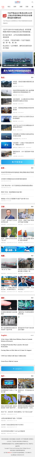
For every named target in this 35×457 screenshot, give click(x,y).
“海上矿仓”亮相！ (6, 269)
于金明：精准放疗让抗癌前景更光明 (9, 221)
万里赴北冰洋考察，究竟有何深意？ (26, 288)
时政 (3, 6)
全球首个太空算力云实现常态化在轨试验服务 (23, 117)
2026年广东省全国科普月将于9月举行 (12, 425)
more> (32, 335)
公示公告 (9, 441)
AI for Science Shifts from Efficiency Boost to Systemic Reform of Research (16, 340)
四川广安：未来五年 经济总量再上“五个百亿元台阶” (17, 412)
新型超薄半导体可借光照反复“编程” (26, 328)
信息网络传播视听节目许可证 (21, 443)
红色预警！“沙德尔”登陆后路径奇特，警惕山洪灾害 (23, 143)
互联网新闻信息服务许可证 (8, 443)
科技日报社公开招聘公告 (22, 441)
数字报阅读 (17, 162)
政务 (15, 6)
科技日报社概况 (5, 439)
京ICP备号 (8, 452)
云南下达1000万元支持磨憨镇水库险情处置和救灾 (23, 126)
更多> (32, 77)
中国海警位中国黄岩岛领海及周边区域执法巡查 (23, 135)
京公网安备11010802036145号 (17, 455)
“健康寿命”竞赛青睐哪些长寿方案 (26, 313)
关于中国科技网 (24, 439)
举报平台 (31, 443)
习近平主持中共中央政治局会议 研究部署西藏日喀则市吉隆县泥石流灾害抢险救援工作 (17, 31)
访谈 (27, 6)
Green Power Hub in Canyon (9, 361)
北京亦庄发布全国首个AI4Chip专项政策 (13, 431)
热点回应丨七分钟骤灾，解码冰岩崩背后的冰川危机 (17, 47)
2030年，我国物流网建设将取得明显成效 (23, 108)
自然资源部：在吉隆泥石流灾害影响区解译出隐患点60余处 (23, 100)
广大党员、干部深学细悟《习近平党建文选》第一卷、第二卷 (16, 41)
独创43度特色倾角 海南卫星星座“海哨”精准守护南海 (9, 407)
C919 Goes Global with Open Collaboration (13, 355)
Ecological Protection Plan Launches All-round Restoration (14, 345)
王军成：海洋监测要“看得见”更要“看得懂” (26, 239)
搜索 (32, 2)
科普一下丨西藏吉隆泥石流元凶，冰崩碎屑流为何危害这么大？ (9, 288)
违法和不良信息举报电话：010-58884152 (22, 452)
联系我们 (31, 439)
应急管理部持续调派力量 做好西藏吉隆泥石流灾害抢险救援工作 (23, 91)
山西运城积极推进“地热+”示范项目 (11, 418)
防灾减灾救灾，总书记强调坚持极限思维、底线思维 (17, 36)
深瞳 (21, 6)
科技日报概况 (12, 439)
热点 (9, 6)
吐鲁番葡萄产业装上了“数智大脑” (9, 391)
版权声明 (17, 446)
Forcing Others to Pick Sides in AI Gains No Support (16, 350)
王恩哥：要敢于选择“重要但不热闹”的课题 (26, 221)
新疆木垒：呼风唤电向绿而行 (26, 391)
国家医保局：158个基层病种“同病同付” (23, 152)
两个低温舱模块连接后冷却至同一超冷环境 (9, 328)
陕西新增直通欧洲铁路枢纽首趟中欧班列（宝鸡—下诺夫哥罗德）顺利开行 (26, 407)
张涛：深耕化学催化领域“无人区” (9, 239)
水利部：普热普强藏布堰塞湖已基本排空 (23, 82)
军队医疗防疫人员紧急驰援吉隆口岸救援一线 (26, 270)
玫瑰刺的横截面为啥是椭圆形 (9, 313)
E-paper (17, 369)
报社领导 (18, 439)
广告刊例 (14, 441)
